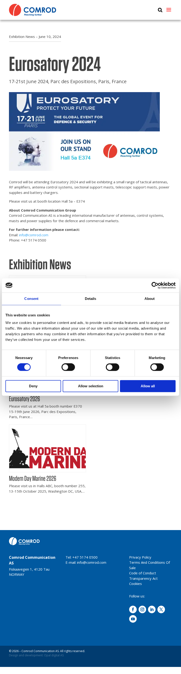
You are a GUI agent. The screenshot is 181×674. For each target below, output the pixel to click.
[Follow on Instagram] (142, 609)
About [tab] (149, 299)
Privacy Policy (140, 557)
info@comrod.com (33, 235)
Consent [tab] (31, 299)
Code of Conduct (142, 573)
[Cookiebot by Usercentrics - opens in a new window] (155, 285)
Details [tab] (90, 299)
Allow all (148, 386)
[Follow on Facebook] (133, 609)
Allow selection (90, 386)
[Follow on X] (161, 609)
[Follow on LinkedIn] (152, 609)
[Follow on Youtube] (133, 619)
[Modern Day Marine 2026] (47, 470)
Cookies (135, 583)
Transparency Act (143, 578)
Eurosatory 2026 (24, 398)
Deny (33, 386)
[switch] (68, 367)
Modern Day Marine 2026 (32, 478)
